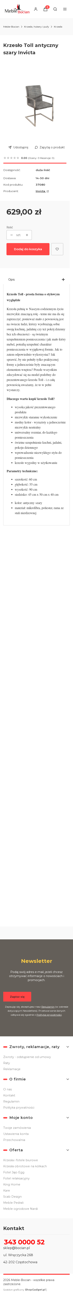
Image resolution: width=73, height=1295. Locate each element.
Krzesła (58, 26)
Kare (6, 1190)
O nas (7, 1089)
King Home (11, 1184)
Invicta (41, 191)
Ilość (9, 227)
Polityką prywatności (49, 1014)
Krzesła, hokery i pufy (36, 26)
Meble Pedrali (13, 1203)
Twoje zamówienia (17, 1128)
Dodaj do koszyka (28, 249)
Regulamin (48, 1006)
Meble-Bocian (11, 26)
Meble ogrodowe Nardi (20, 1209)
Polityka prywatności (18, 1107)
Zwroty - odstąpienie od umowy (27, 1057)
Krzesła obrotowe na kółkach (25, 1166)
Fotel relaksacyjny (16, 1178)
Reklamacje (11, 1069)
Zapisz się (17, 996)
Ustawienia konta (16, 1134)
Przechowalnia (14, 1140)
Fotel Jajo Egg (13, 1172)
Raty (6, 1063)
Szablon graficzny (24, 1289)
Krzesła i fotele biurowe (20, 1160)
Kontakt (9, 1095)
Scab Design (12, 1196)
